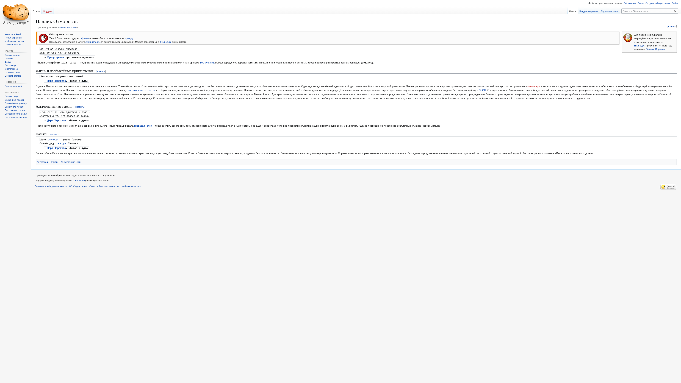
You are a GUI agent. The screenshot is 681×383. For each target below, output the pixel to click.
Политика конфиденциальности (51, 186)
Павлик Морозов (67, 27)
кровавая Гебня (143, 125)
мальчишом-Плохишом (141, 90)
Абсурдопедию (93, 42)
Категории (43, 161)
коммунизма (207, 62)
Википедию (165, 42)
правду (129, 38)
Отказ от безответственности (104, 186)
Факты (54, 161)
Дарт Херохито (56, 80)
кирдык (62, 143)
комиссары (533, 86)
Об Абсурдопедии (78, 186)
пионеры (52, 139)
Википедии (639, 46)
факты (85, 38)
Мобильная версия (131, 186)
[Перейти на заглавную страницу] (15, 14)
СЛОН (482, 90)
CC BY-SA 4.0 (78, 180)
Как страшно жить (71, 161)
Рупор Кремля (55, 57)
